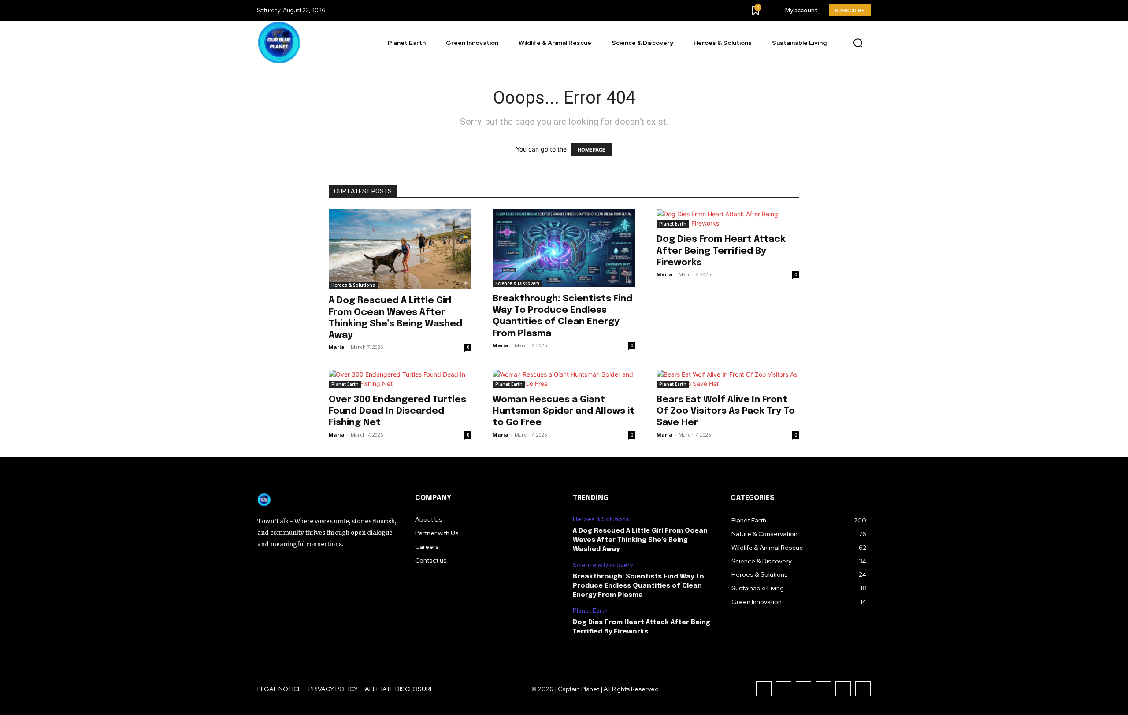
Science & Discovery (517, 283)
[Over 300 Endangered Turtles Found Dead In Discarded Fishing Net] (400, 379)
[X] (843, 688)
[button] (858, 43)
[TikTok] (803, 688)
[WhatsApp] (863, 688)
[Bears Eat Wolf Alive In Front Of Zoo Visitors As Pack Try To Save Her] (728, 379)
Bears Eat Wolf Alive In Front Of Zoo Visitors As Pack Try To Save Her (726, 411)
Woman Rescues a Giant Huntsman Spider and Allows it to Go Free (563, 411)
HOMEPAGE (591, 150)
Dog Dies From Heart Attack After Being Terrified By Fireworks (721, 250)
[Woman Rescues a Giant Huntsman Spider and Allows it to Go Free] (564, 379)
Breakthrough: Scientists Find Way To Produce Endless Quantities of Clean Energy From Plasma (638, 586)
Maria (337, 347)
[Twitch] (823, 688)
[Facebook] (764, 688)
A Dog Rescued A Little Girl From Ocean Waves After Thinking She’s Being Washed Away (640, 540)
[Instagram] (783, 688)
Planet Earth (672, 224)
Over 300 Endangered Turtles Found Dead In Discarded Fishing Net (397, 411)
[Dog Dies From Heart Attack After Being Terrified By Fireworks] (728, 218)
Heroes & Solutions (353, 285)
